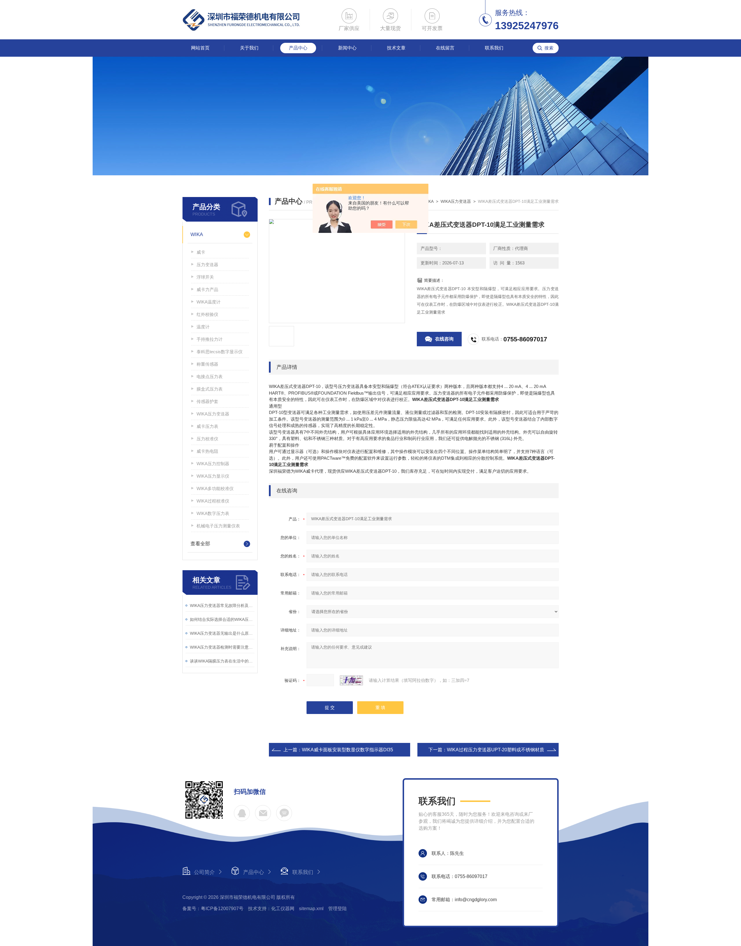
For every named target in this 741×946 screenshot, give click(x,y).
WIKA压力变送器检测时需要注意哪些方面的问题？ (222, 647)
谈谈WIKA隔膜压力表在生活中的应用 (222, 661)
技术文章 (396, 47)
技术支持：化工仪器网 (271, 908)
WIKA (196, 234)
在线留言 (445, 47)
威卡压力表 (207, 426)
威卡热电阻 (207, 451)
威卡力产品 (207, 289)
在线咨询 (444, 338)
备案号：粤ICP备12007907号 (212, 908)
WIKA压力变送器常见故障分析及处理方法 (222, 605)
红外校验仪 (207, 314)
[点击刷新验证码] (351, 680)
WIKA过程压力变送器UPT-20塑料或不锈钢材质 (495, 749)
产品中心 (298, 47)
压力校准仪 (207, 438)
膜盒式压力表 (210, 389)
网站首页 (200, 47)
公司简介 (204, 872)
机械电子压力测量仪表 (218, 525)
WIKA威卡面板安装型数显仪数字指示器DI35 (347, 749)
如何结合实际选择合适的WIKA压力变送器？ (222, 619)
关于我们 (249, 47)
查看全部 (200, 543)
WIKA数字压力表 (213, 513)
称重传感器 (207, 364)
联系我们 (494, 47)
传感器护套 (207, 401)
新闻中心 (347, 47)
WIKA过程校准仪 (213, 500)
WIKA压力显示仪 (213, 476)
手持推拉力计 (210, 339)
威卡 (201, 252)
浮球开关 (205, 277)
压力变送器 (207, 264)
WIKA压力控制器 (213, 463)
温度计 (203, 326)
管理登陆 (337, 908)
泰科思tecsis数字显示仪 (220, 351)
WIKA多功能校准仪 (215, 488)
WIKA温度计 (209, 301)
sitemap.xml (311, 908)
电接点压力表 (210, 376)
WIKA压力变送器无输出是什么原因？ (222, 633)
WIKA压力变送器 (213, 413)
